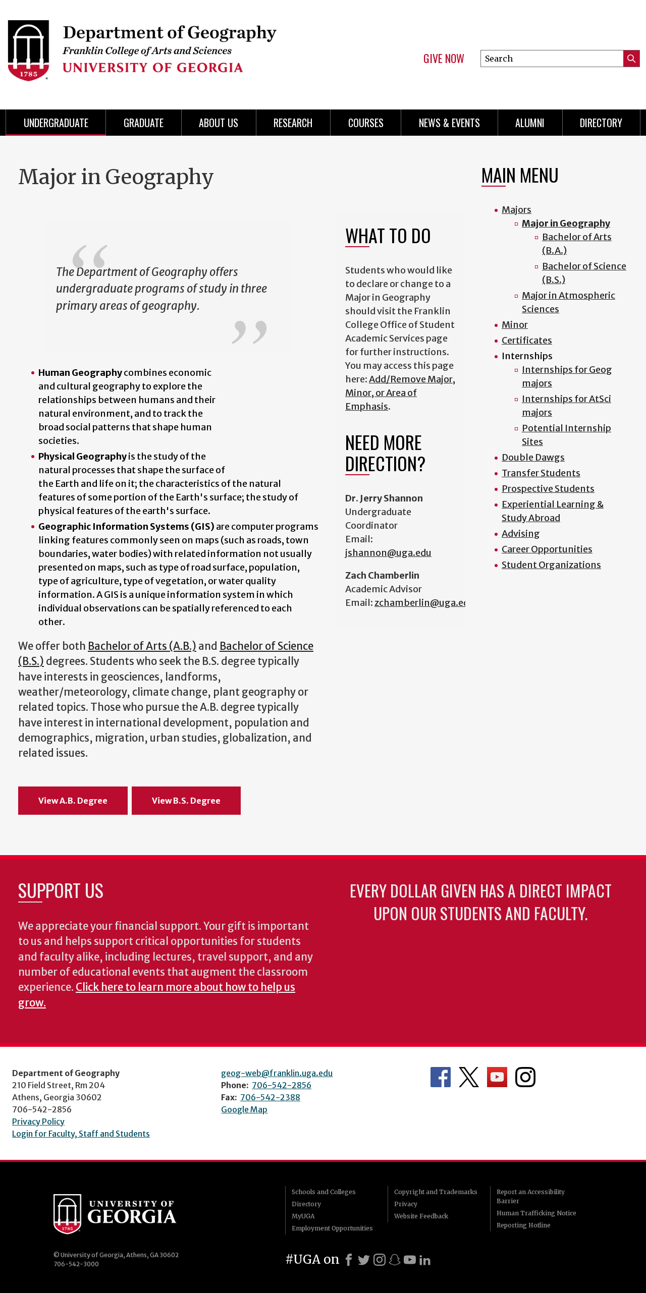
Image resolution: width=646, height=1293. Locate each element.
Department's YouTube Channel (497, 1077)
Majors (516, 209)
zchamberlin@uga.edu (424, 602)
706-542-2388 (270, 1097)
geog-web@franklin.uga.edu (277, 1073)
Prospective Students (548, 488)
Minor (515, 324)
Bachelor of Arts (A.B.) (142, 646)
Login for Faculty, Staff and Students (81, 1134)
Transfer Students (541, 473)
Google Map (244, 1109)
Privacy (405, 1204)
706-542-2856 (281, 1085)
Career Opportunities (547, 549)
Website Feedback (421, 1216)
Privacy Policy (38, 1121)
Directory (601, 122)
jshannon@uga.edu (388, 552)
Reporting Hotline (524, 1225)
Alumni (530, 122)
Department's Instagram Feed (525, 1077)
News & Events (449, 122)
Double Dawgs (533, 457)
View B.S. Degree (186, 801)
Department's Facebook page (440, 1077)
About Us (218, 122)
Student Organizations (551, 565)
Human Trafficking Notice (536, 1213)
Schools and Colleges (324, 1192)
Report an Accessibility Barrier (531, 1196)
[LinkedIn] (425, 1260)
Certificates (527, 340)
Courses (366, 122)
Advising (521, 533)
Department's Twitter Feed (469, 1077)
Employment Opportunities (332, 1228)
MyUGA (303, 1216)
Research (293, 122)
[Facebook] (349, 1260)
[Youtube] (410, 1260)
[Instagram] (379, 1260)
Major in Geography (566, 223)
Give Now (443, 58)
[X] (364, 1260)
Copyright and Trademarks (435, 1192)
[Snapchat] (395, 1260)
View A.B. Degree (72, 801)
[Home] (156, 50)
